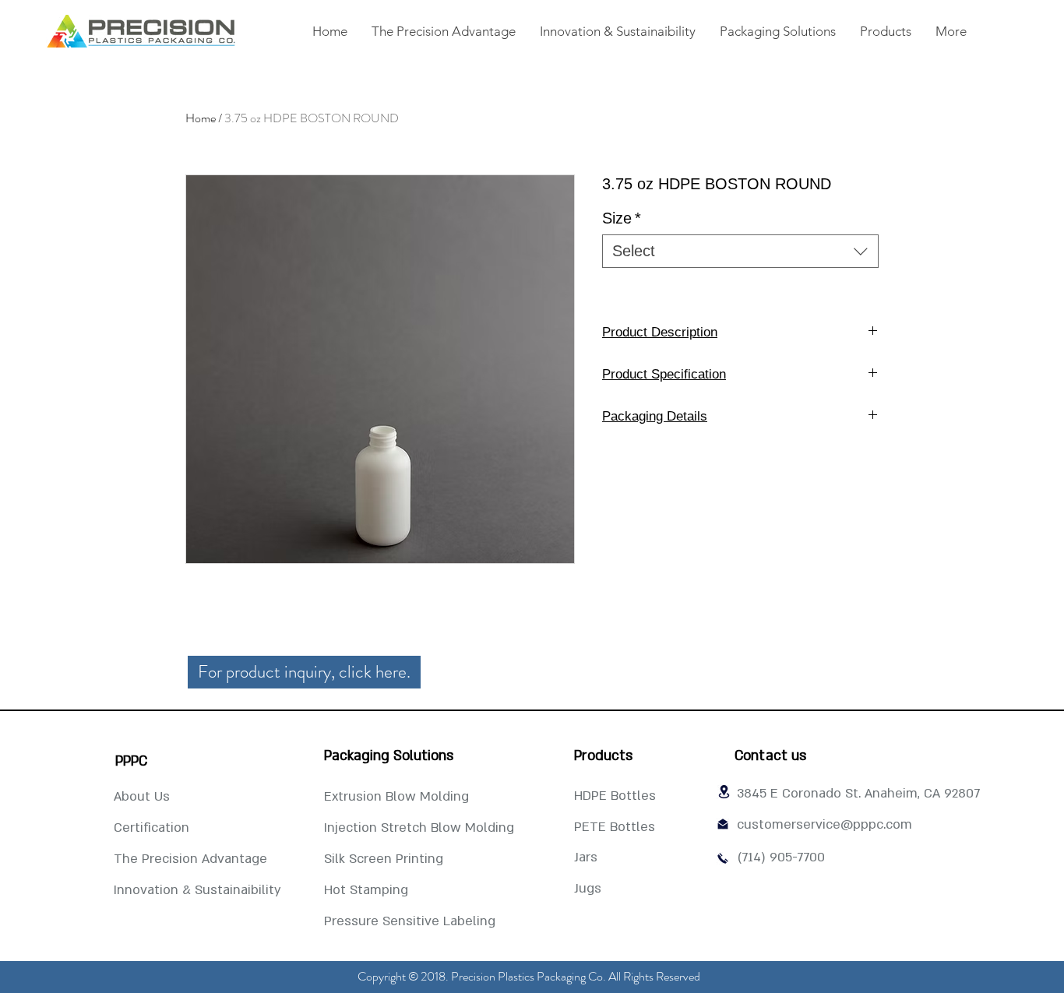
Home (200, 118)
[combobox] (740, 251)
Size (621, 218)
